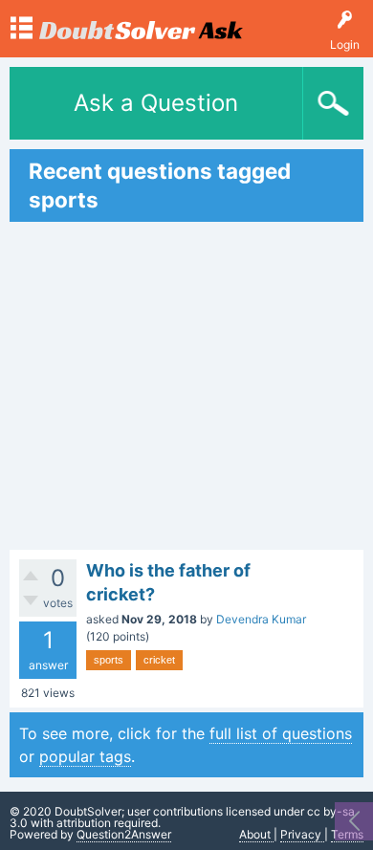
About (256, 834)
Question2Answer (124, 834)
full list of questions (280, 733)
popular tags (85, 756)
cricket (159, 659)
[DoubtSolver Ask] (141, 21)
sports (108, 659)
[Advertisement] (186, 385)
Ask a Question (156, 103)
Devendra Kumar (261, 619)
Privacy (302, 834)
